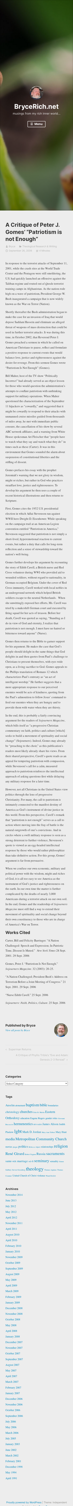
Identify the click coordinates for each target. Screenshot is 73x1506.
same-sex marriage (16, 1161)
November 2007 (14, 1347)
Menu (38, 124)
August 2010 (12, 1234)
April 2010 (11, 1240)
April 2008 (11, 1331)
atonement (20, 1105)
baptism (32, 1104)
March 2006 (12, 1432)
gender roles (51, 1118)
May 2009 (10, 1279)
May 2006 (10, 1427)
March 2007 (12, 1381)
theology (35, 1168)
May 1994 (10, 1472)
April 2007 (11, 1376)
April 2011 (11, 1228)
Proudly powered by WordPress (23, 1502)
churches (26, 1111)
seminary (41, 1160)
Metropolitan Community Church (41, 1138)
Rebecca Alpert (34, 1147)
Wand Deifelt (51, 1176)
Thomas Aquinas (50, 1170)
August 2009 (12, 1274)
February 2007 (13, 1387)
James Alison (50, 1124)
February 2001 (13, 1461)
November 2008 (14, 1313)
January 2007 (12, 1393)
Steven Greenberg (18, 1170)
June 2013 (10, 1200)
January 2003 (12, 1444)
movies (8, 1146)
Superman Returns (19, 1050)
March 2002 (12, 1455)
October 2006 (12, 1410)
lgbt (18, 1131)
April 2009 (11, 1285)
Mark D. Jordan (31, 1132)
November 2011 (14, 1223)
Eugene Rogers (37, 1118)
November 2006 (14, 1404)
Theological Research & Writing (39, 246)
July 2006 (10, 1421)
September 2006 (14, 1416)
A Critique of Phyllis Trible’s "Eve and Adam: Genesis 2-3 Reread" (42, 1057)
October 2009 (12, 1262)
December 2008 (14, 1308)
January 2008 (12, 1336)
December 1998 (14, 1466)
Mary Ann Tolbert (48, 1132)
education (25, 1118)
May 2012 (10, 1212)
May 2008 (10, 1325)
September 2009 (14, 1268)
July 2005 (10, 1438)
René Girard (14, 1153)
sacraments (55, 1153)
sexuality (54, 1161)
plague (15, 1147)
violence (41, 1175)
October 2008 (12, 1319)
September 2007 (14, 1359)
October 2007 (12, 1353)
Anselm (10, 1105)
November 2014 (14, 1194)
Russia (40, 1153)
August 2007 (12, 1364)
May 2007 (10, 1370)
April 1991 (11, 1478)
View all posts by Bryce (17, 1030)
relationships (47, 1146)
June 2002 (10, 1450)
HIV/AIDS (37, 1124)
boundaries (53, 1105)
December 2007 (14, 1342)
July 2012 (10, 1206)
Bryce (12, 246)
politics (23, 1146)
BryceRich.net (36, 106)
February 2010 (13, 1245)
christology (12, 1112)
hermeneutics (23, 1123)
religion (61, 1146)
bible (43, 1104)
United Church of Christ (24, 1175)
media (10, 1138)
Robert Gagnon (30, 1154)
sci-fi (31, 1161)
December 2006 (14, 1398)
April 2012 (11, 1217)
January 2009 (12, 1302)
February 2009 (13, 1297)
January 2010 (12, 1251)
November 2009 (14, 1257)
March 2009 (12, 1291)
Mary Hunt (61, 1132)
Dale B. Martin (38, 1112)
